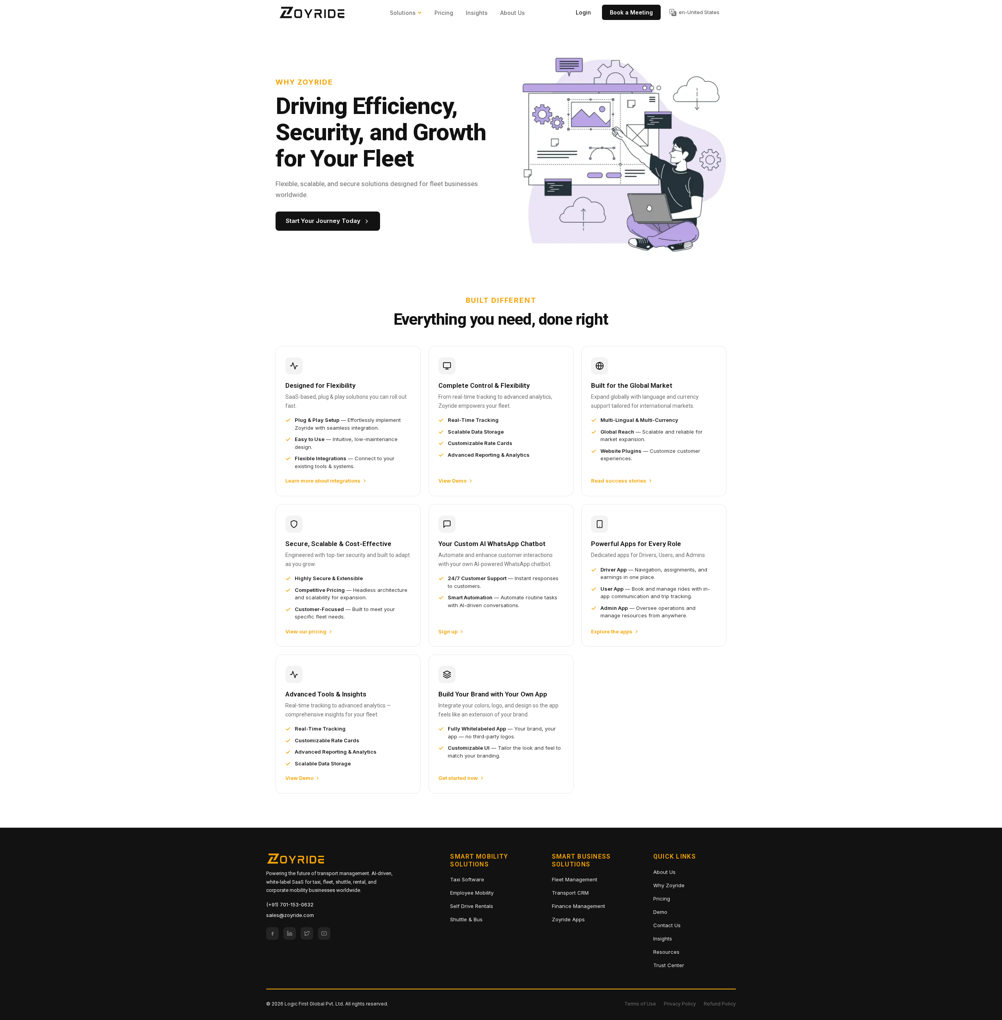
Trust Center (668, 965)
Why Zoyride (669, 885)
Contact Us (667, 925)
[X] (307, 933)
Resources (666, 952)
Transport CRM (570, 893)
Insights (477, 12)
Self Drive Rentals (471, 906)
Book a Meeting (631, 12)
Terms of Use (640, 1004)
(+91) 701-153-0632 (290, 904)
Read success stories (618, 480)
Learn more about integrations (322, 480)
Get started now (458, 778)
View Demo (452, 480)
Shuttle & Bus (466, 919)
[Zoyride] (312, 12)
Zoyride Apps (568, 919)
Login (583, 12)
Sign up (448, 631)
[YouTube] (324, 933)
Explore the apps (612, 631)
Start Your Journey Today (323, 220)
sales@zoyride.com (290, 915)
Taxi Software (467, 879)
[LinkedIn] (289, 933)
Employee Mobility (472, 893)
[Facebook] (272, 933)
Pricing (443, 12)
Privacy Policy (680, 1004)
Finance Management (578, 906)
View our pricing (305, 631)
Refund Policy (720, 1004)
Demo (660, 912)
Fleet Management (574, 879)
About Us (512, 12)
